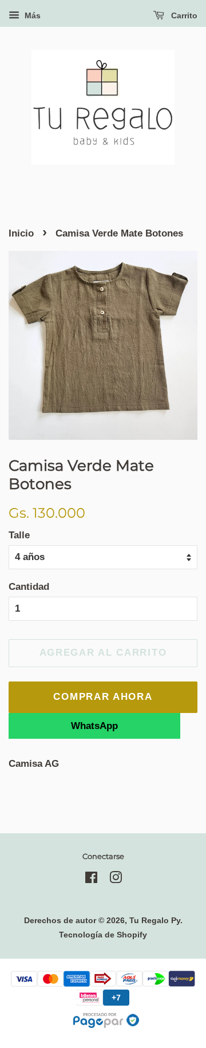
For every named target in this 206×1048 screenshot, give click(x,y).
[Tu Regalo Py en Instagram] (115, 879)
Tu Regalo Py (154, 920)
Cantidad (29, 586)
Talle (19, 535)
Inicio (21, 233)
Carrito (183, 15)
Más (31, 15)
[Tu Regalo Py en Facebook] (91, 879)
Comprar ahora (102, 696)
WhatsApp (94, 725)
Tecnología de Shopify (103, 934)
